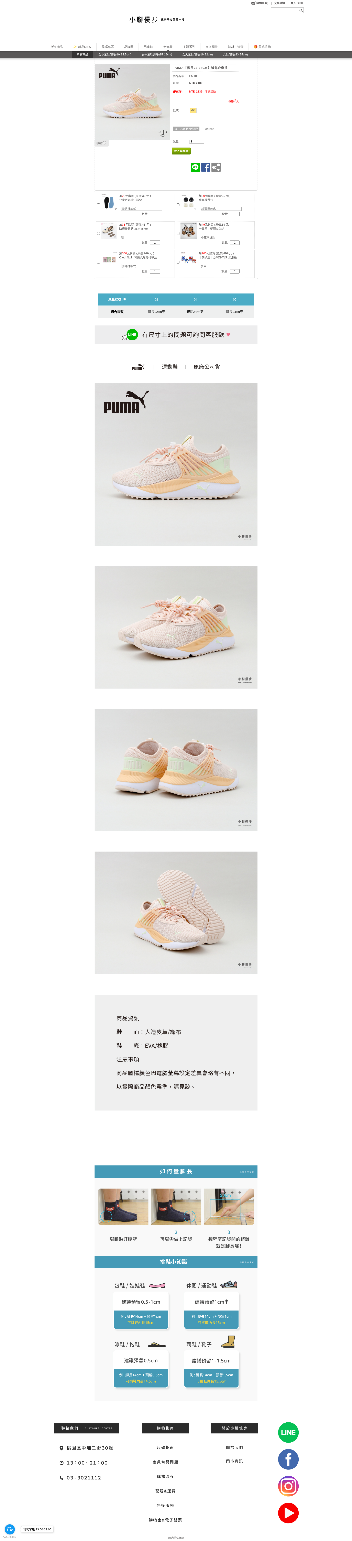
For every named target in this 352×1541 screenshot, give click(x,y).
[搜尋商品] (301, 10)
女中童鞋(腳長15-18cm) (157, 54)
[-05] (193, 110)
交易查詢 (279, 2)
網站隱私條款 (176, 1537)
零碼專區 (108, 47)
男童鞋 (148, 47)
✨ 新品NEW (82, 47)
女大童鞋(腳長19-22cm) (197, 54)
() (262, 2)
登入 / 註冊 (297, 2)
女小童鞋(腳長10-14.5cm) (114, 54)
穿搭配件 (212, 47)
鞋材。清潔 (235, 47)
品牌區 (128, 47)
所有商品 (57, 47)
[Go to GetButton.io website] (9, 1537)
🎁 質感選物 (262, 47)
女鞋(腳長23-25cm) (235, 54)
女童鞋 (168, 47)
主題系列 (189, 47)
